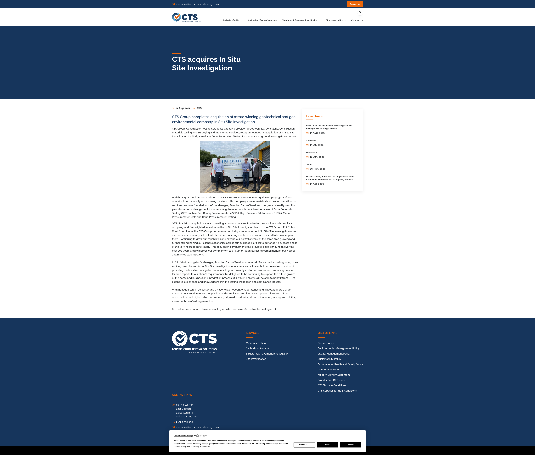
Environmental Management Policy (338, 348)
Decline (327, 445)
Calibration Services (257, 348)
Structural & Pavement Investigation (300, 20)
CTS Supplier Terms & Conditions (337, 390)
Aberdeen (311, 140)
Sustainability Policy (329, 358)
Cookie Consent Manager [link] (183, 436)
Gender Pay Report (329, 369)
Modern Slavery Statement (334, 374)
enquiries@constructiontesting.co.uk (197, 4)
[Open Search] (360, 12)
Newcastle (311, 152)
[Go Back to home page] (186, 17)
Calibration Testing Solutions (262, 20)
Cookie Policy (326, 343)
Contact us (355, 4)
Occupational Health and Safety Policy (340, 364)
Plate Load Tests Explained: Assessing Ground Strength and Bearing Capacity (329, 127)
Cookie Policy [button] (260, 444)
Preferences (304, 445)
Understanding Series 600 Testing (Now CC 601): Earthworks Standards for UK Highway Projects (330, 178)
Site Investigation (334, 20)
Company (356, 20)
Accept (351, 445)
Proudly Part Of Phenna (332, 380)
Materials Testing (231, 20)
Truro (309, 164)
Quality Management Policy (334, 353)
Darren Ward (248, 205)
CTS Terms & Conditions (332, 385)
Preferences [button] (205, 446)
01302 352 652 (184, 421)
